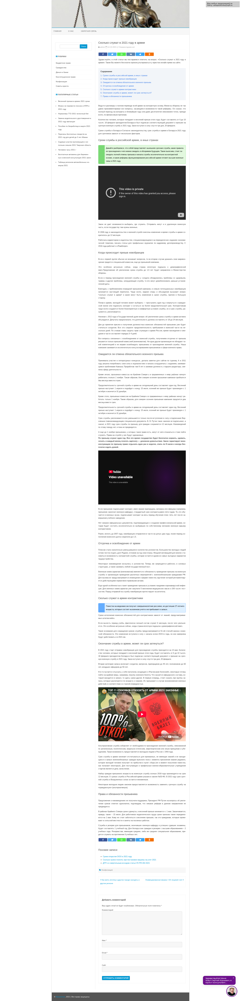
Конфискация (107, 870)
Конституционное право (66, 77)
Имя (104, 940)
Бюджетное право (63, 63)
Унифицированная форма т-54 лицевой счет (164, 880)
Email (104, 953)
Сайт (104, 965)
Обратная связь (89, 31)
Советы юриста (62, 86)
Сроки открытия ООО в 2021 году (117, 856)
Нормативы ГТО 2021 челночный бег (73, 114)
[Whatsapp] (121, 54)
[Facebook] (103, 54)
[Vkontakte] (130, 54)
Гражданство (61, 68)
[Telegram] (140, 54)
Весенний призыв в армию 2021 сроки (74, 101)
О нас (71, 31)
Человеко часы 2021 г (67, 150)
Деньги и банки (62, 72)
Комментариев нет (127, 47)
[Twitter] (112, 54)
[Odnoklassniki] (149, 54)
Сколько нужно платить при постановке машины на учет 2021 (129, 860)
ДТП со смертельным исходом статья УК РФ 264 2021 (126, 863)
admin (102, 47)
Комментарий (107, 910)
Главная (57, 31)
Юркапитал (60, 997)
